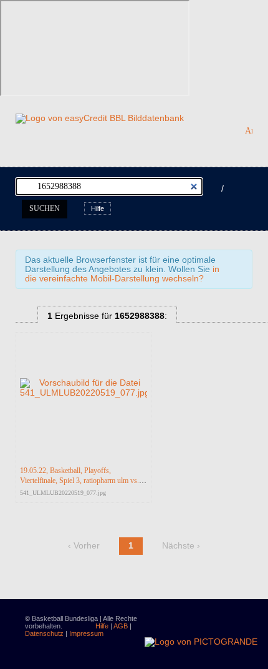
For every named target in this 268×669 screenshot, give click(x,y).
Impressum (86, 633)
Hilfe (97, 208)
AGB (120, 626)
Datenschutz (44, 633)
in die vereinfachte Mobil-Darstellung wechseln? (122, 274)
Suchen (44, 208)
